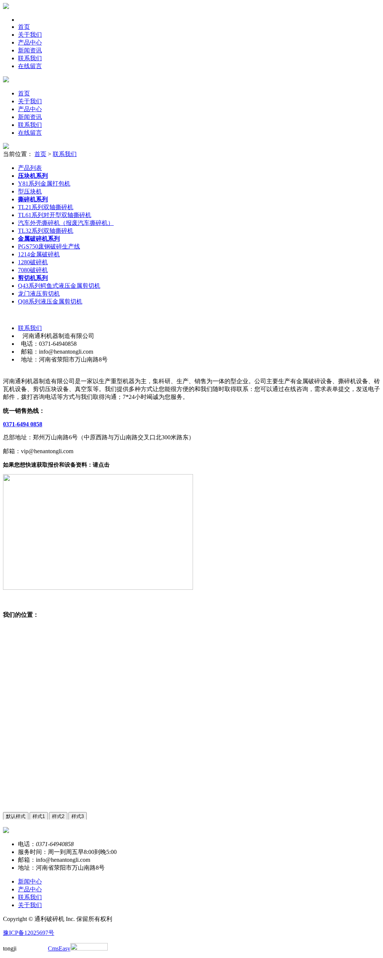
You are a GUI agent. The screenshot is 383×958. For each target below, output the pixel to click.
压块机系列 (33, 176)
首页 (24, 27)
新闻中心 (30, 881)
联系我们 (30, 58)
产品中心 (30, 42)
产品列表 (30, 168)
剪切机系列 (33, 278)
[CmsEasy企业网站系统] (89, 948)
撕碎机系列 (33, 199)
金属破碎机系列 (39, 238)
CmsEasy (59, 948)
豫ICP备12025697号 (28, 933)
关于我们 (30, 34)
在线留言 (30, 66)
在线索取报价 (21, 601)
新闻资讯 (30, 50)
